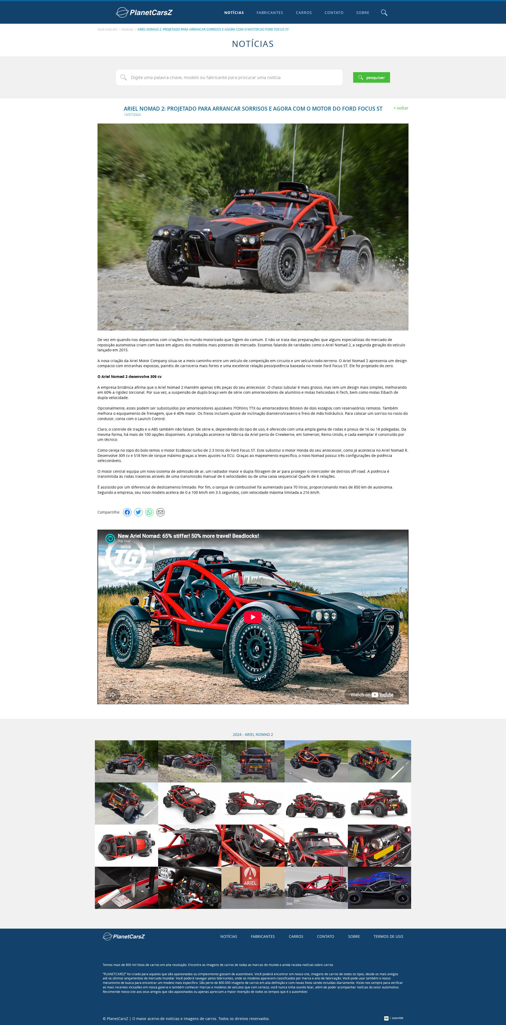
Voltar (402, 108)
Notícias (234, 12)
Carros (304, 12)
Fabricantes (270, 12)
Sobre (362, 12)
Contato (334, 12)
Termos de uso (388, 936)
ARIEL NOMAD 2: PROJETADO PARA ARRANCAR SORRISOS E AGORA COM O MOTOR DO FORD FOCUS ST (213, 29)
